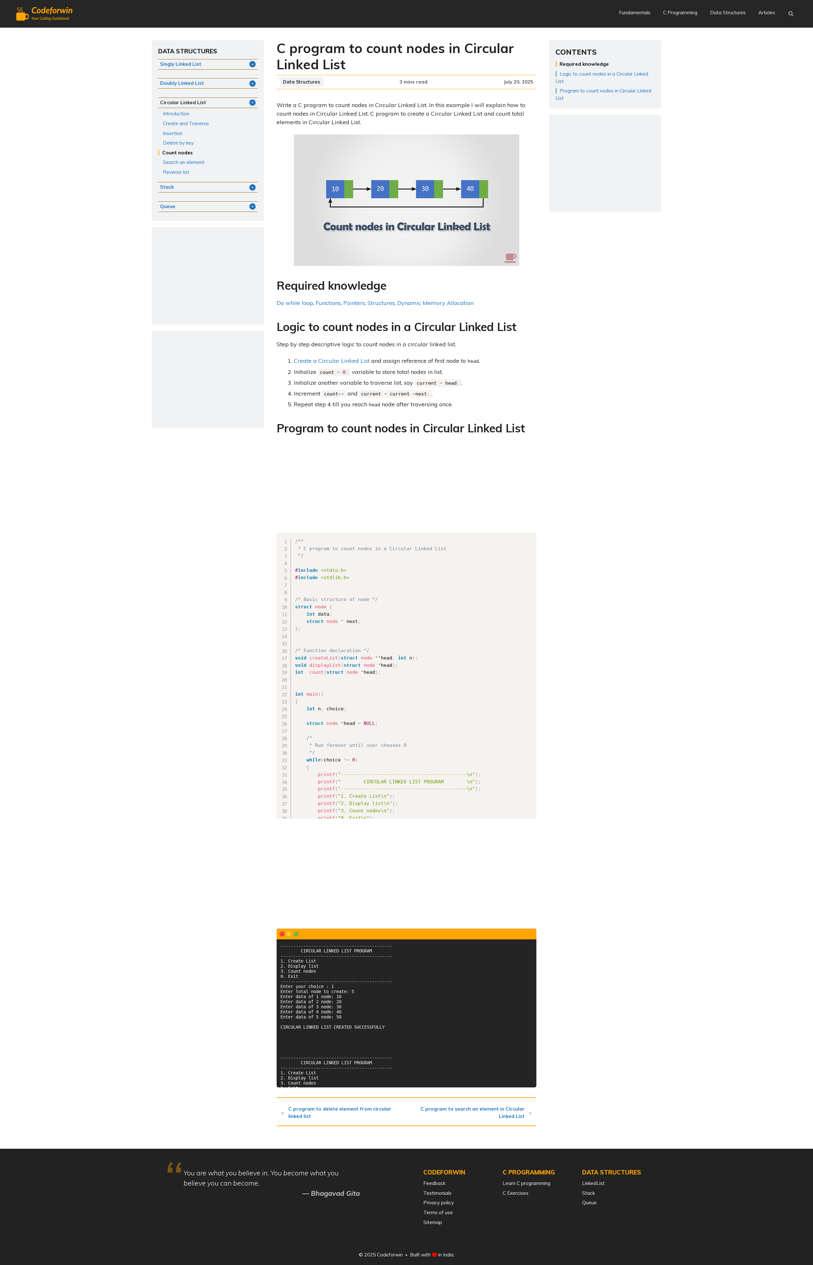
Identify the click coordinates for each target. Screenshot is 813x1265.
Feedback (434, 1183)
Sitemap (432, 1222)
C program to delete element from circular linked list (339, 1112)
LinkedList (593, 1183)
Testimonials (437, 1193)
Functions (328, 303)
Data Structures (728, 13)
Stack (588, 1193)
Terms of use (438, 1212)
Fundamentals (634, 13)
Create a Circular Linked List (332, 360)
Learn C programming (526, 1183)
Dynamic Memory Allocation (435, 303)
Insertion (172, 133)
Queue (589, 1203)
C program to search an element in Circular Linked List (472, 1112)
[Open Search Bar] (791, 14)
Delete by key (178, 143)
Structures (381, 303)
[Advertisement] (407, 485)
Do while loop (295, 303)
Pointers (354, 303)
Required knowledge (584, 64)
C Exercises (515, 1193)
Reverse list (176, 172)
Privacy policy (438, 1203)
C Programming (680, 13)
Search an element (184, 162)
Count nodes (177, 153)
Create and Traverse (186, 123)
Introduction (176, 114)
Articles (766, 13)
